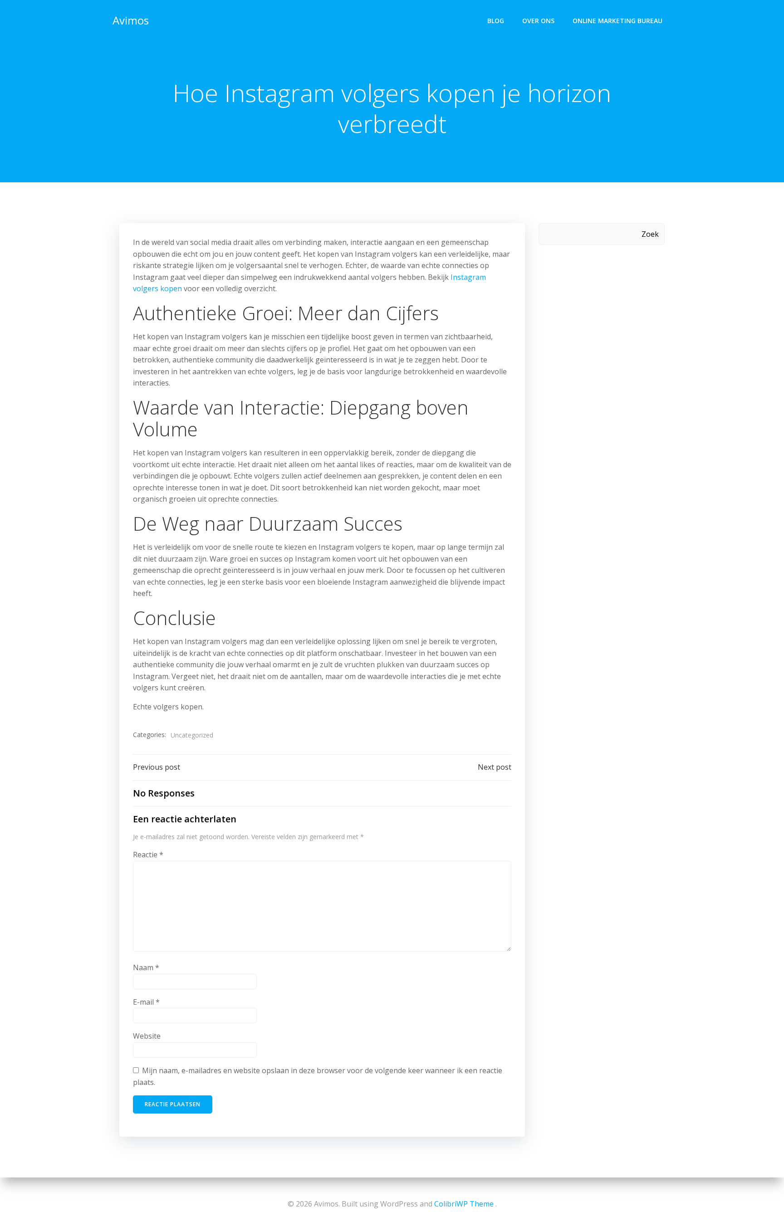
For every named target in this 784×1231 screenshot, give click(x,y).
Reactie (148, 855)
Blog (495, 20)
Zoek (650, 234)
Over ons (538, 20)
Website (147, 1036)
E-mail (146, 1002)
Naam (146, 967)
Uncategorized (192, 735)
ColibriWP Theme (464, 1204)
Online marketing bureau (617, 20)
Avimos (131, 20)
